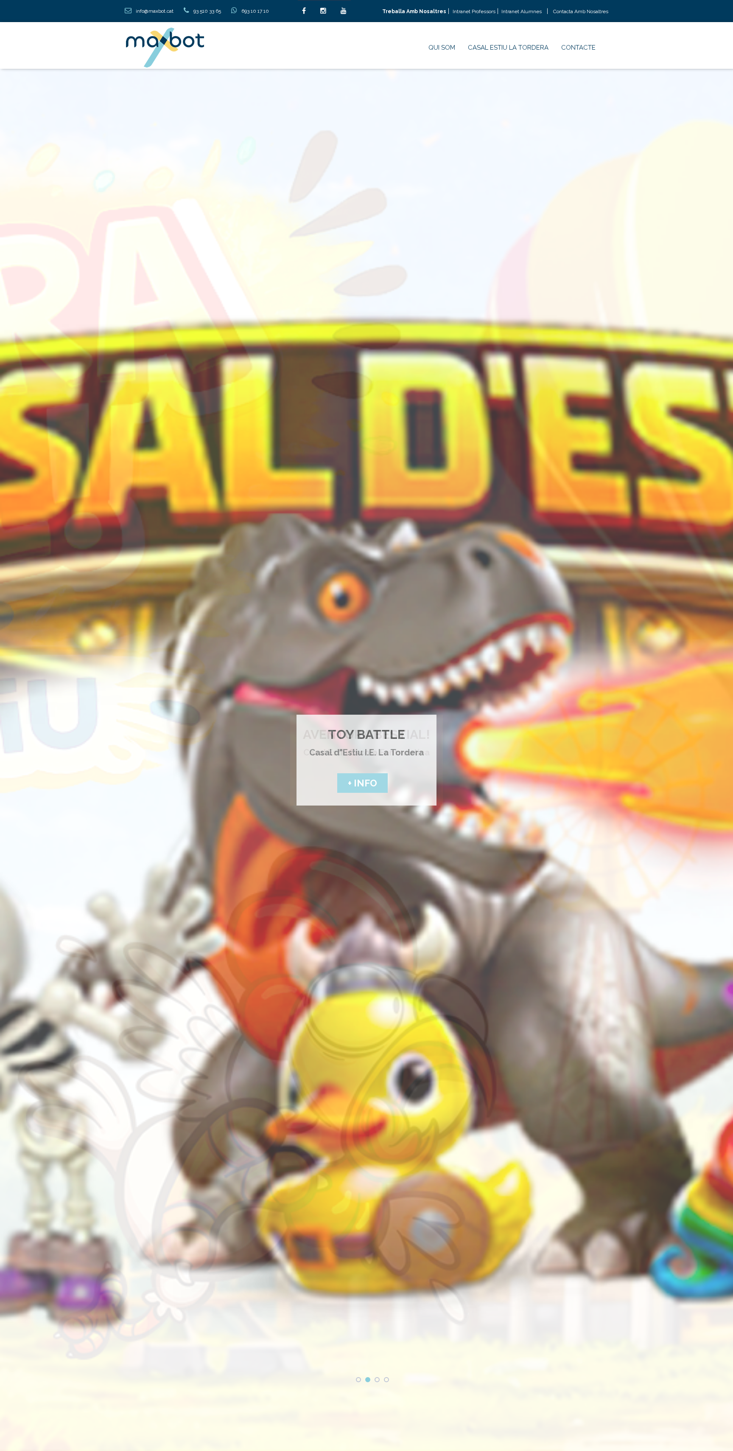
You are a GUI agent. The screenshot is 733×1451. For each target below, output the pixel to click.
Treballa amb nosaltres (414, 11)
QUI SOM (441, 47)
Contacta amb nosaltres (580, 11)
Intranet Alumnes (521, 11)
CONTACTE (578, 47)
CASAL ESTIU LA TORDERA (508, 47)
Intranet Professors (474, 11)
